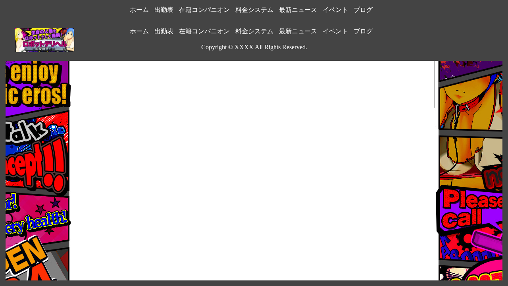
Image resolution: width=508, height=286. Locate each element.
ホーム (139, 9)
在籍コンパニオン (204, 9)
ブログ (363, 9)
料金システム (254, 9)
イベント (335, 9)
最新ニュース (298, 9)
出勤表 (163, 9)
